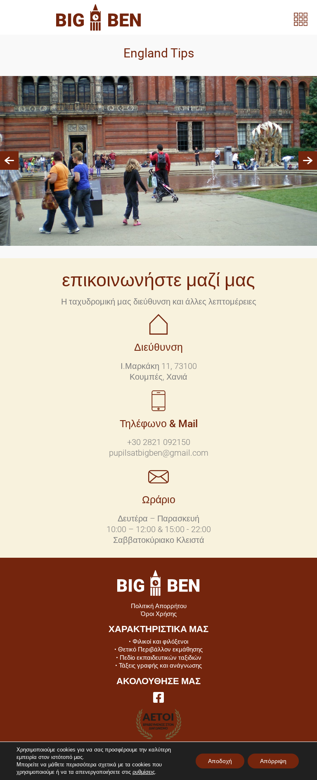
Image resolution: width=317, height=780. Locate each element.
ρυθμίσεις (143, 772)
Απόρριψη (273, 761)
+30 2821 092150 (158, 442)
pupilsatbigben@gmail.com (158, 453)
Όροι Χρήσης (159, 614)
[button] (9, 161)
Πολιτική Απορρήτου (159, 606)
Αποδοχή (220, 761)
